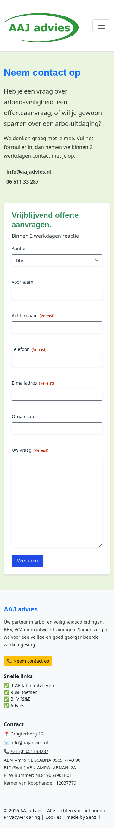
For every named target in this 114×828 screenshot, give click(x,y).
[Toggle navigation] (101, 25)
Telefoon (29, 349)
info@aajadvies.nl (29, 743)
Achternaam (33, 316)
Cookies (53, 817)
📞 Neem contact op (28, 661)
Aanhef (19, 248)
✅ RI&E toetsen (21, 692)
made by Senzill (83, 817)
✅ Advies (14, 705)
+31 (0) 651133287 (29, 751)
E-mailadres (33, 383)
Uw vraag (30, 450)
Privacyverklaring (22, 817)
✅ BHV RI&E (17, 699)
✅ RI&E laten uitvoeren (29, 685)
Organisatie (24, 416)
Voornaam (22, 282)
